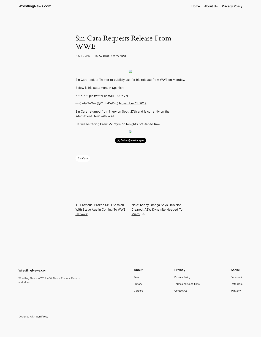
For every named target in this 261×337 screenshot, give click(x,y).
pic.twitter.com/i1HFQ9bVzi (108, 96)
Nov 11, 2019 (83, 55)
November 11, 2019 (132, 103)
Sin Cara (83, 158)
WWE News (119, 55)
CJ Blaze (104, 55)
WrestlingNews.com (34, 6)
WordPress (42, 316)
